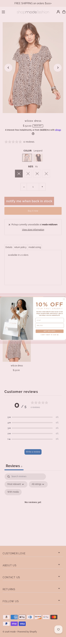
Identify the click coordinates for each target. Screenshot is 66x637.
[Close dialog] (64, 299)
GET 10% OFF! (49, 331)
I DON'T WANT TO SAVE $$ (49, 335)
